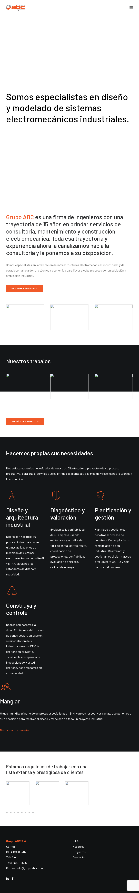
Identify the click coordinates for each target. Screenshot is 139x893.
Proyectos (79, 852)
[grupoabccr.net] (69, 8)
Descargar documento (14, 730)
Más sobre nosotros (24, 288)
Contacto (79, 857)
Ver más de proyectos (25, 421)
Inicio (76, 841)
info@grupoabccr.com (31, 868)
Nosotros (78, 846)
